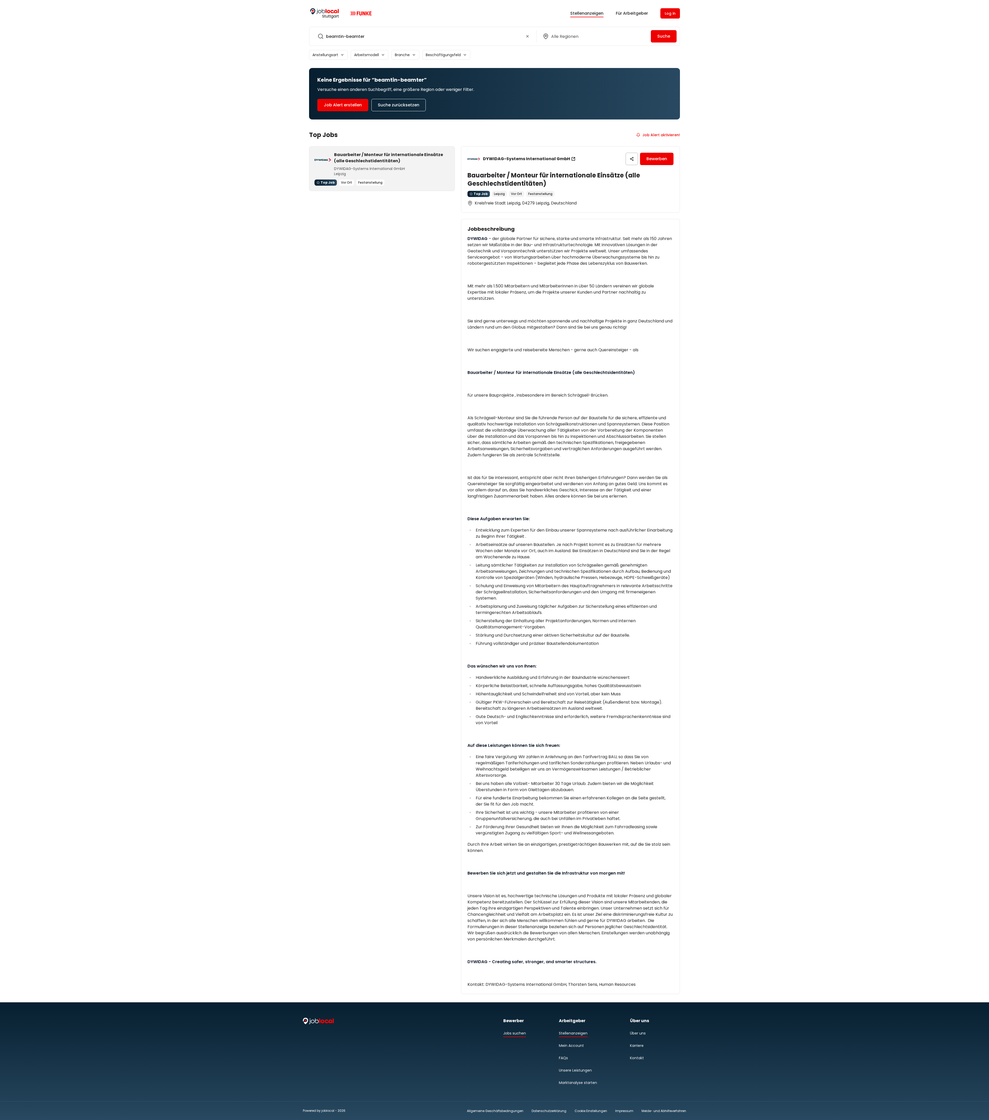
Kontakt (637, 1058)
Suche (663, 36)
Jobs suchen (514, 1033)
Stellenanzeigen (586, 13)
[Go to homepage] (324, 13)
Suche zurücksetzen (398, 105)
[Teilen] (632, 159)
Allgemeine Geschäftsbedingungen (495, 1111)
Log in (670, 13)
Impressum (624, 1111)
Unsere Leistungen (575, 1070)
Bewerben (656, 159)
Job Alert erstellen (343, 105)
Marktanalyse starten (578, 1082)
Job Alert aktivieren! (661, 135)
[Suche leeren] (527, 36)
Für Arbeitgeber (632, 13)
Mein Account (571, 1045)
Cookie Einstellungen (591, 1111)
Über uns (638, 1033)
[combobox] (421, 36)
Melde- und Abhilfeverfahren (664, 1111)
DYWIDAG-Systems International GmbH (526, 159)
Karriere (637, 1045)
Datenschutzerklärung (549, 1111)
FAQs (563, 1058)
